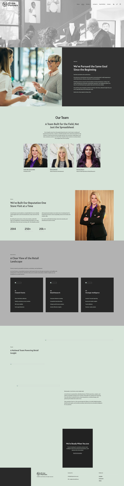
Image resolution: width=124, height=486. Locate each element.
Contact (109, 4)
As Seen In (95, 4)
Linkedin (100, 476)
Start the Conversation (77, 453)
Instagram (101, 478)
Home (78, 4)
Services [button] (88, 4)
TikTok (100, 480)
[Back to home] (10, 4)
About (82, 4)
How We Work (102, 4)
